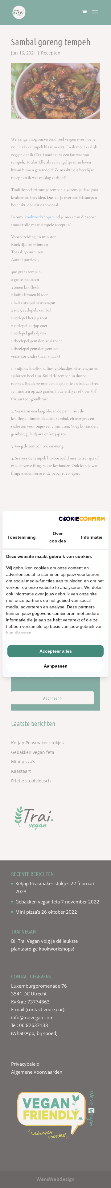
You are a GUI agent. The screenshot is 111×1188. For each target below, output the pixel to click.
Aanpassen (56, 666)
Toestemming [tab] (21, 537)
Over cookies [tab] (57, 537)
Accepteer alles (55, 651)
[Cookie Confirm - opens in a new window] (82, 518)
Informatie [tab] (91, 537)
